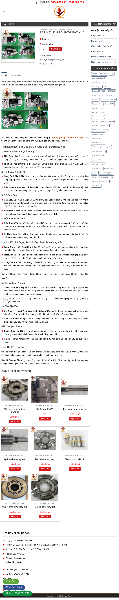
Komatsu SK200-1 (98, 143)
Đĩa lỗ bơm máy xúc (45, 459)
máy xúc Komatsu (98, 164)
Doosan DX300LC (98, 91)
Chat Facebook (14, 587)
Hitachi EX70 (109, 104)
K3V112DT (105, 125)
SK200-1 (95, 181)
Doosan (107, 87)
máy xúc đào (96, 168)
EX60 (94, 95)
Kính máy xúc (97, 51)
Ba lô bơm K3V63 (44, 409)
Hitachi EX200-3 (98, 112)
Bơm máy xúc (97, 41)
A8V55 (94, 74)
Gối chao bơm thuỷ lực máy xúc (15, 410)
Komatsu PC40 (97, 138)
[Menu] (4, 12)
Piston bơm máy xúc (75, 459)
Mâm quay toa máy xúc (101, 57)
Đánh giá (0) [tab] (16, 75)
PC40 (94, 177)
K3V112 (95, 125)
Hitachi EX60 (96, 104)
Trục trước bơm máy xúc (75, 409)
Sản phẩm (53, 30)
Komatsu (106, 130)
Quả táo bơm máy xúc (14, 459)
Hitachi (113, 99)
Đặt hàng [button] (15, 421)
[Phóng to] (5, 59)
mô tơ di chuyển (105, 173)
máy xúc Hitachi (97, 160)
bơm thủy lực (97, 87)
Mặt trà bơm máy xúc (45, 507)
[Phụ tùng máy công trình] (59, 12)
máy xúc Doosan (98, 155)
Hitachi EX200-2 (98, 108)
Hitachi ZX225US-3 (99, 121)
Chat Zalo (11, 581)
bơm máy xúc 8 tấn (99, 78)
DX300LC (111, 91)
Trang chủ (43, 30)
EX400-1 (104, 99)
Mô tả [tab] (4, 75)
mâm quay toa (109, 168)
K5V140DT (96, 130)
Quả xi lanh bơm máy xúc (14, 507)
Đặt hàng (55, 49)
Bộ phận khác (97, 36)
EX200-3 (95, 99)
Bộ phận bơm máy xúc (67, 30)
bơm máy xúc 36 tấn (99, 82)
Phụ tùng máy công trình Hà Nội (67, 137)
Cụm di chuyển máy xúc (102, 46)
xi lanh (112, 181)
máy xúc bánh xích (99, 151)
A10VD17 (103, 74)
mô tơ (94, 173)
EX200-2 (109, 95)
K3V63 (111, 121)
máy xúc (108, 147)
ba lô (45, 64)
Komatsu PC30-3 (98, 134)
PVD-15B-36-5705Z (106, 177)
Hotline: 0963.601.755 (17, 593)
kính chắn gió (97, 147)
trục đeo (51, 64)
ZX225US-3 (96, 186)
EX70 (101, 95)
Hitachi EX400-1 (98, 117)
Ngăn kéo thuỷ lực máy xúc (103, 62)
